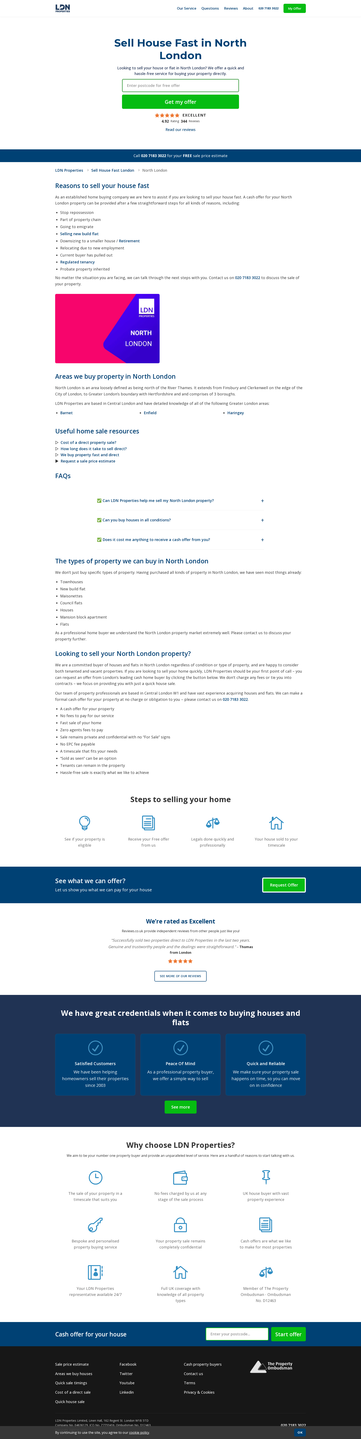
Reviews (231, 8)
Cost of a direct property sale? (88, 442)
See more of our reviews (180, 976)
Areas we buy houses (73, 1373)
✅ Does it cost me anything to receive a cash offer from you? (153, 539)
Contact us (193, 1373)
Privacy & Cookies (199, 1392)
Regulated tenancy (77, 261)
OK (300, 1432)
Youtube (127, 1382)
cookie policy (139, 1432)
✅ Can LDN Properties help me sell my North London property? (155, 500)
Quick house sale (70, 1401)
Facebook (127, 1364)
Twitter (126, 1373)
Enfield (150, 412)
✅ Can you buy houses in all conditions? (134, 519)
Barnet (66, 412)
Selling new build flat (79, 233)
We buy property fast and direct (90, 454)
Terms (189, 1382)
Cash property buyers (203, 1364)
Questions (210, 8)
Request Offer (284, 885)
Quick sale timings (71, 1382)
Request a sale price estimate (88, 461)
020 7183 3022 (268, 8)
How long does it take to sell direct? (94, 448)
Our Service (186, 8)
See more (180, 1107)
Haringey (235, 412)
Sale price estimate (72, 1364)
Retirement (129, 240)
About (248, 8)
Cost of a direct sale (73, 1392)
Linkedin (126, 1392)
